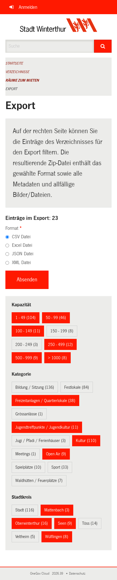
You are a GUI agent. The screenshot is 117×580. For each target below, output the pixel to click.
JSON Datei (22, 253)
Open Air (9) (56, 454)
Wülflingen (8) (56, 536)
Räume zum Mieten (22, 80)
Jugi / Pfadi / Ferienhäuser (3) (40, 440)
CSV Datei (21, 236)
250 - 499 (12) (60, 344)
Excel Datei (22, 245)
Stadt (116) (24, 510)
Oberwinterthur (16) (31, 523)
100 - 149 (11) (27, 331)
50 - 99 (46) (56, 317)
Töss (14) (89, 523)
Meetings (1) (25, 454)
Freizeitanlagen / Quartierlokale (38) (45, 400)
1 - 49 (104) (25, 317)
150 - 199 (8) (61, 331)
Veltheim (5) (25, 536)
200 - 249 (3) (26, 344)
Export (11, 89)
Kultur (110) (86, 440)
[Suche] (103, 46)
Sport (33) (59, 467)
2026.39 (58, 573)
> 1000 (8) (57, 358)
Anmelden (28, 7)
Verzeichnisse (17, 72)
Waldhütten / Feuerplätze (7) (38, 480)
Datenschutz (78, 573)
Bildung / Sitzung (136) (34, 387)
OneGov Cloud (40, 573)
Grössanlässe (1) (29, 414)
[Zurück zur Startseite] (58, 26)
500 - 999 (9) (26, 358)
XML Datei (21, 262)
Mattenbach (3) (56, 510)
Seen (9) (65, 523)
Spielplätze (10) (28, 467)
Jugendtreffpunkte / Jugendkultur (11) (46, 427)
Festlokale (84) (76, 387)
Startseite (14, 63)
